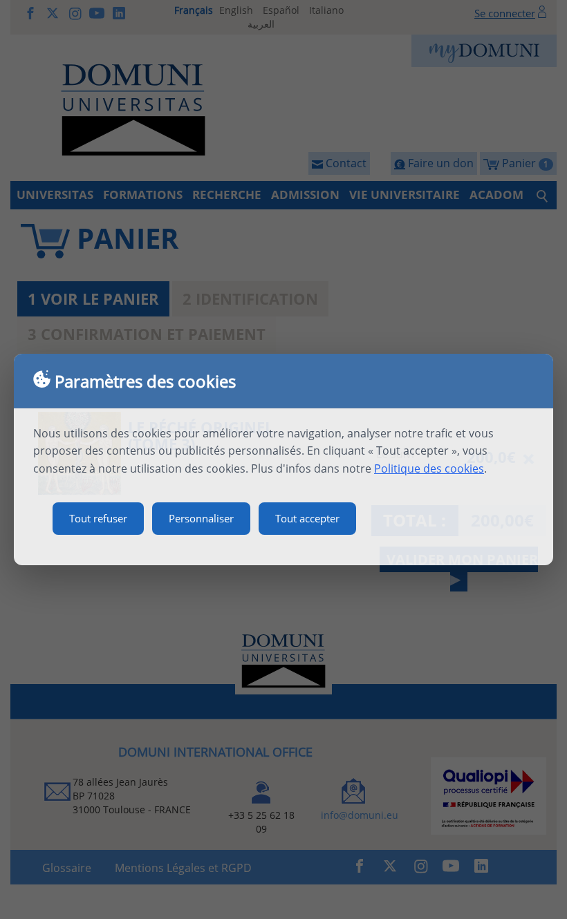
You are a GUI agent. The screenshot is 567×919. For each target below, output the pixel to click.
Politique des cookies (429, 468)
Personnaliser (201, 518)
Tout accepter (307, 518)
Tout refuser (98, 518)
